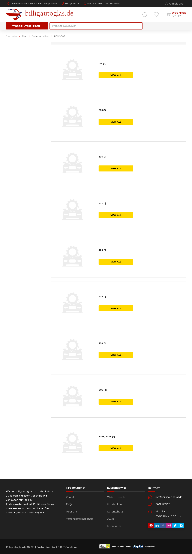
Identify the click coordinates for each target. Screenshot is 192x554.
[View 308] (72, 349)
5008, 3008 (107, 436)
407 (103, 390)
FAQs (69, 504)
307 (102, 296)
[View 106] (72, 69)
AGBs (110, 518)
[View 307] (72, 302)
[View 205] (72, 116)
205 (102, 110)
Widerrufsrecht (116, 497)
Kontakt (71, 497)
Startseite (11, 36)
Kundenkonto (115, 504)
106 (102, 63)
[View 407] (72, 396)
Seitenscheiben (40, 36)
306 (102, 250)
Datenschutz (115, 511)
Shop (24, 36)
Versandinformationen (79, 518)
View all (116, 75)
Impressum (114, 526)
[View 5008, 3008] (72, 442)
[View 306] (72, 256)
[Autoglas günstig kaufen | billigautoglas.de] (40, 14)
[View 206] (72, 162)
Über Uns (71, 511)
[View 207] (72, 209)
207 (102, 203)
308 (102, 343)
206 (102, 156)
